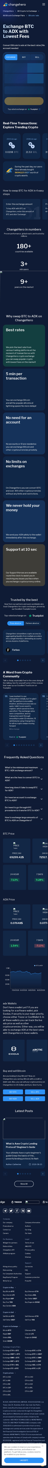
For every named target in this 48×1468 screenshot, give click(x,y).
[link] (34, 16)
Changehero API (8, 1250)
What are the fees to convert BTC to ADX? (22, 779)
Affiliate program (9, 1253)
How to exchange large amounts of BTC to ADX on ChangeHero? (21, 819)
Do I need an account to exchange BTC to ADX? (20, 799)
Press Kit (28, 1281)
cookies (14, 1447)
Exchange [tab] (11, 57)
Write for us (7, 1281)
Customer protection (32, 1277)
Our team (28, 1233)
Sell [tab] (37, 57)
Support (28, 1274)
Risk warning (7, 1270)
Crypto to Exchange (10, 1326)
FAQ (26, 1270)
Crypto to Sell (8, 1312)
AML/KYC (28, 1246)
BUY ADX (13, 1099)
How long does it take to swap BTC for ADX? (21, 789)
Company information (32, 1222)
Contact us (7, 1230)
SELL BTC (35, 1092)
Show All (24, 1184)
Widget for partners (10, 1243)
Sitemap (28, 1257)
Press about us (8, 1226)
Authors (28, 1226)
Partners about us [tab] (32, 623)
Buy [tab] (24, 57)
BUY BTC (13, 1092)
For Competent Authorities (12, 1274)
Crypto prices (8, 1373)
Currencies (29, 1266)
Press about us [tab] (15, 623)
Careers (5, 1233)
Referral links (7, 1246)
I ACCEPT (24, 1460)
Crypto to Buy (8, 1287)
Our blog (28, 1230)
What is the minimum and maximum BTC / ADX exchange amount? (21, 769)
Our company (7, 1222)
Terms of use (29, 1243)
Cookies (28, 1253)
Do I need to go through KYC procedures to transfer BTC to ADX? (22, 809)
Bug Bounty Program (10, 1277)
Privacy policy (30, 1250)
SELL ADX (35, 1099)
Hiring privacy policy (10, 1266)
